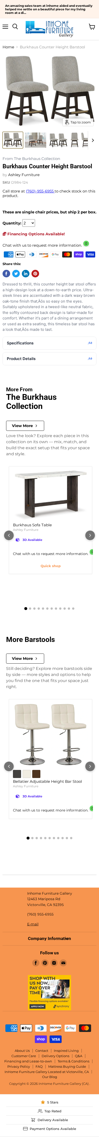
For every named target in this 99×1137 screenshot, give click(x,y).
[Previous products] (9, 535)
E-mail (33, 924)
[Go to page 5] (43, 608)
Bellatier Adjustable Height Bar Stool (47, 781)
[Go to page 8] (56, 608)
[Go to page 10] (64, 608)
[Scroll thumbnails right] (92, 140)
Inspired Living (66, 1051)
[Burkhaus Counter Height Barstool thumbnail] (13, 140)
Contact (41, 1051)
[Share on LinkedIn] (25, 273)
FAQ (39, 1066)
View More (22, 425)
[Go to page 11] (69, 608)
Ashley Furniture (24, 174)
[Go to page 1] (25, 608)
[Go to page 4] (39, 608)
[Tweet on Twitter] (16, 273)
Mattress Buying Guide (67, 1066)
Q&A (78, 1056)
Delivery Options (55, 1056)
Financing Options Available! (35, 234)
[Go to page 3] (34, 608)
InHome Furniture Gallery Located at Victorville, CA (47, 1072)
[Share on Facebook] (6, 273)
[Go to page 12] (73, 608)
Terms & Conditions (73, 1061)
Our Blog (49, 1077)
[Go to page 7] (52, 608)
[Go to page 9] (60, 608)
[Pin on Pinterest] (35, 273)
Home (8, 47)
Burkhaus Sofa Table (32, 525)
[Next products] (90, 535)
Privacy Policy (18, 1066)
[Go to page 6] (47, 608)
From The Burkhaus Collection (31, 159)
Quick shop (51, 566)
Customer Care (23, 1056)
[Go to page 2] (30, 608)
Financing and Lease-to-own (28, 1061)
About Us (22, 1051)
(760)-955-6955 (40, 191)
